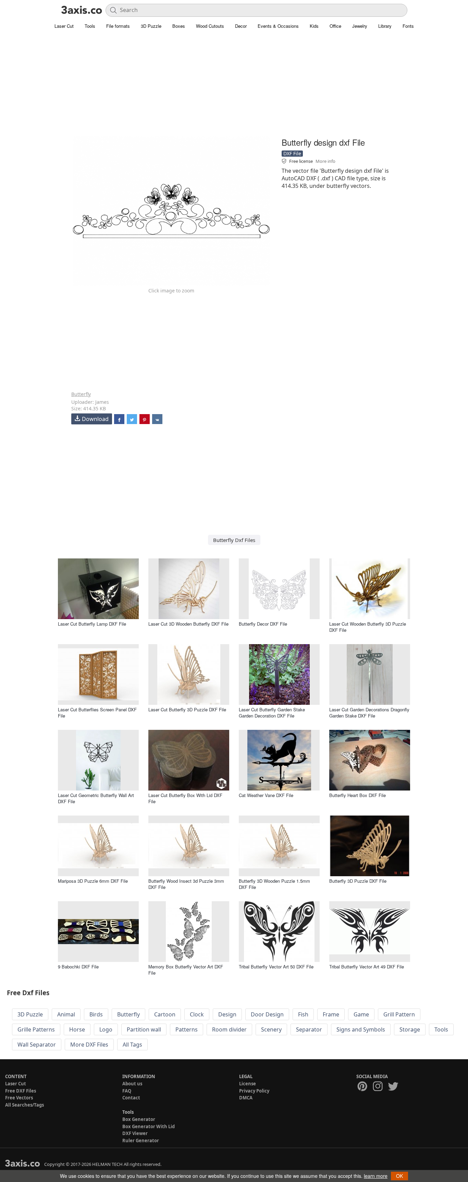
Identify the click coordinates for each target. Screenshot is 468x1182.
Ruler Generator (140, 1140)
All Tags (132, 1044)
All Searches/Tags (24, 1105)
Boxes (178, 26)
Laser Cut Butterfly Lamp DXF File (92, 623)
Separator (309, 1029)
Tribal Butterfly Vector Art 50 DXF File (276, 966)
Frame (331, 1014)
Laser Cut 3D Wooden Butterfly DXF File (188, 623)
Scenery (271, 1029)
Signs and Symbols (360, 1029)
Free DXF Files (20, 1091)
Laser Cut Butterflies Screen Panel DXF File (97, 712)
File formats (118, 26)
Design (227, 1014)
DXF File (292, 153)
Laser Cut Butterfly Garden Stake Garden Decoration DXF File (272, 712)
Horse (77, 1029)
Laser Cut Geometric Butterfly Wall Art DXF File (96, 798)
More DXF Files (89, 1044)
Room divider (229, 1029)
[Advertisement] (234, 87)
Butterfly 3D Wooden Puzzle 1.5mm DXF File (274, 884)
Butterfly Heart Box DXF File (357, 795)
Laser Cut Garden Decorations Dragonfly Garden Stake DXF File (369, 712)
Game (361, 1014)
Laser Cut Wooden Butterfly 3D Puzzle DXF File (367, 626)
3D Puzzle (151, 26)
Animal (66, 1014)
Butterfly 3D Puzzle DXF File (357, 881)
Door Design (267, 1014)
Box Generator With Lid (148, 1126)
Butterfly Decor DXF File (263, 623)
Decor (241, 26)
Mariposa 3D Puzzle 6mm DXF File (93, 881)
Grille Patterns (36, 1029)
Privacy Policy (254, 1091)
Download (95, 419)
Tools (90, 26)
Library (385, 26)
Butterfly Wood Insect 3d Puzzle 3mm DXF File (186, 884)
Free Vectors (19, 1098)
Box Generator (138, 1119)
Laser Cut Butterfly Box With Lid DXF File (185, 798)
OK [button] (399, 1175)
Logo (105, 1029)
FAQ (126, 1091)
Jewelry (359, 26)
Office (335, 26)
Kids (314, 26)
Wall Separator (36, 1044)
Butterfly (81, 394)
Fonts (408, 26)
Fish (303, 1014)
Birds (96, 1014)
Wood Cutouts (210, 26)
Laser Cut (64, 26)
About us (132, 1084)
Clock (197, 1014)
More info (325, 161)
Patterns (186, 1029)
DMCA (246, 1098)
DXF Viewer (135, 1133)
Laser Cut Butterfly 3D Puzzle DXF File (187, 709)
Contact (131, 1098)
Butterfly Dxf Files (234, 539)
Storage (409, 1029)
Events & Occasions (278, 26)
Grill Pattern (399, 1014)
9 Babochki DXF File (78, 966)
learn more (375, 1175)
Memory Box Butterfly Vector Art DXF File (185, 969)
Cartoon (164, 1014)
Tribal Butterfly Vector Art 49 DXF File (366, 966)
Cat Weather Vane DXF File (266, 795)
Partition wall (144, 1029)
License (247, 1084)
